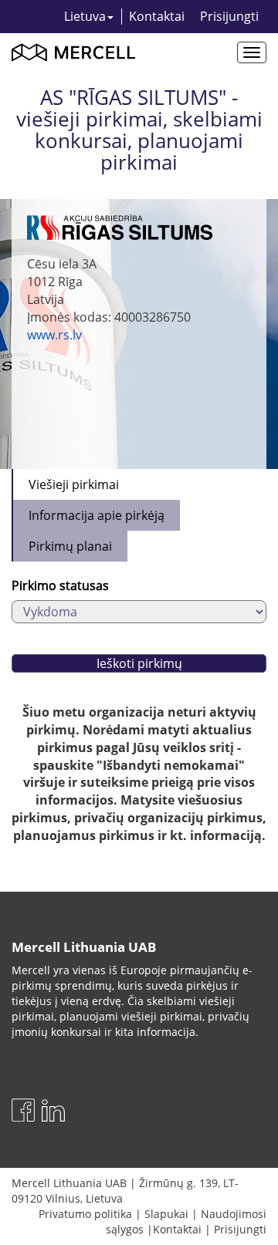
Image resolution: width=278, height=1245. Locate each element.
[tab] (73, 484)
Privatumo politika (85, 1213)
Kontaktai (157, 16)
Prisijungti (229, 16)
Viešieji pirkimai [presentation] (74, 484)
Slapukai (166, 1213)
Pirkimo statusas (60, 585)
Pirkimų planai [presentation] (70, 546)
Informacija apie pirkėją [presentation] (96, 515)
